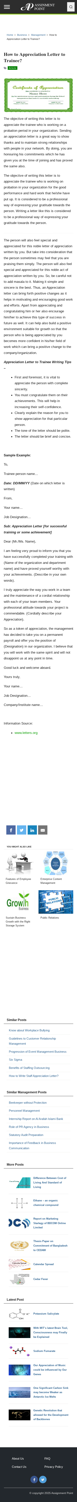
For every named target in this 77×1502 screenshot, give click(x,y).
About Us (18, 1458)
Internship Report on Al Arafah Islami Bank (36, 1118)
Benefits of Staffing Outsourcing (29, 1067)
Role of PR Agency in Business (29, 1127)
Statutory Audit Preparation (26, 1135)
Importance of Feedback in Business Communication (32, 1145)
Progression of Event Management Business (38, 1051)
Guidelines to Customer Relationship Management (32, 1041)
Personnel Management (24, 1110)
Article (12, 68)
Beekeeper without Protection (28, 1102)
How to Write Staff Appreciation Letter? (33, 1075)
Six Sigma (15, 1059)
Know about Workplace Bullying (29, 1030)
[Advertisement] (38, 781)
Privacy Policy (53, 1466)
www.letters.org (26, 733)
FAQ (47, 1458)
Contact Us (19, 1466)
